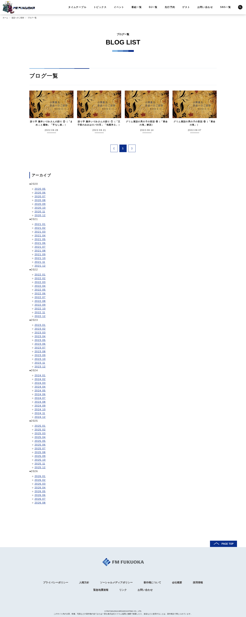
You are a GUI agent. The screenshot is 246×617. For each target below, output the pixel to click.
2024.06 (40, 394)
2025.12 (40, 467)
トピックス (100, 7)
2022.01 (40, 274)
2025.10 (40, 459)
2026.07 (40, 498)
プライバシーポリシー (55, 582)
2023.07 (40, 347)
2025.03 (40, 433)
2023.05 (40, 340)
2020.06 (40, 192)
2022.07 (40, 297)
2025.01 (40, 425)
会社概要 (177, 582)
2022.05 (40, 289)
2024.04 (40, 386)
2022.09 (40, 304)
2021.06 (40, 243)
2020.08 (40, 200)
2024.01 (40, 375)
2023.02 (40, 328)
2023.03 (40, 332)
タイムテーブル (77, 7)
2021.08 (40, 250)
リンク (123, 589)
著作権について (152, 582)
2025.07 (40, 448)
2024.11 (40, 413)
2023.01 (40, 325)
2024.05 (40, 390)
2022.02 (40, 278)
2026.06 (40, 495)
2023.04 (40, 336)
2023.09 (40, 355)
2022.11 (40, 312)
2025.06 (40, 444)
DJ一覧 (153, 7)
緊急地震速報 (100, 589)
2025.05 (40, 440)
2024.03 (40, 383)
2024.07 (40, 398)
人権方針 (84, 582)
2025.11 (40, 463)
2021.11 (40, 262)
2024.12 (40, 417)
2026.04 (40, 487)
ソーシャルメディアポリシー (116, 582)
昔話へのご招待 (18, 18)
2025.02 (40, 429)
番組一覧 (136, 7)
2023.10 (40, 359)
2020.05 (40, 188)
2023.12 (40, 366)
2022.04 (40, 285)
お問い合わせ (205, 7)
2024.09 (40, 405)
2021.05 (40, 239)
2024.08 (40, 401)
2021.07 (40, 246)
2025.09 (40, 456)
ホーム (5, 18)
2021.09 (40, 254)
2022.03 (40, 282)
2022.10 (40, 308)
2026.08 (40, 502)
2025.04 (40, 437)
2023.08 (40, 351)
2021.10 (40, 258)
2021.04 (40, 235)
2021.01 (40, 224)
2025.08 (40, 452)
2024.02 (40, 379)
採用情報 (198, 582)
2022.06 (40, 293)
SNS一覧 (225, 7)
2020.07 (40, 196)
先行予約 (170, 7)
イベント (119, 7)
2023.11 (40, 362)
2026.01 (40, 476)
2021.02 (40, 227)
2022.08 (40, 301)
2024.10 (40, 409)
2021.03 (40, 231)
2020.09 (40, 204)
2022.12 (40, 316)
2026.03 (40, 483)
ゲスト (186, 7)
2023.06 (40, 343)
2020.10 (40, 207)
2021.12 (40, 265)
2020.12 (40, 215)
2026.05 (40, 491)
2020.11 (40, 211)
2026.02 (40, 480)
